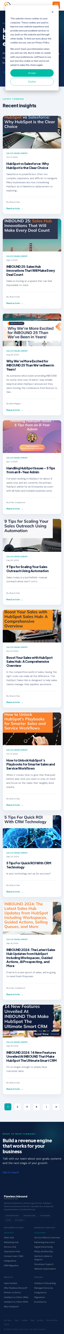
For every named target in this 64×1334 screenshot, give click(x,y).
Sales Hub (9, 1237)
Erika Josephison (17, 502)
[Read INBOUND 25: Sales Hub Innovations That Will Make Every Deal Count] (32, 235)
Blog (32, 1320)
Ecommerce (40, 1301)
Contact (40, 1320)
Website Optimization (45, 1268)
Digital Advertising (43, 1246)
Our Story (8, 1320)
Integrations (10, 1260)
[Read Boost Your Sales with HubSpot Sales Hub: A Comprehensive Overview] (32, 626)
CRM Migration (11, 1265)
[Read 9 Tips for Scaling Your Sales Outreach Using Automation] (32, 535)
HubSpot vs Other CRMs (16, 1297)
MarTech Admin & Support (43, 1258)
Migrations (39, 1297)
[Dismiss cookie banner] (52, 12)
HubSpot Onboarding (45, 1283)
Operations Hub (12, 1251)
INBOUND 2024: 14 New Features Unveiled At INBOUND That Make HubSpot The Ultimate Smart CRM (31, 1056)
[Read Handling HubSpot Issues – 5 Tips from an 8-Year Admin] (32, 436)
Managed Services (43, 1288)
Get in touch (11, 1172)
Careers (25, 1320)
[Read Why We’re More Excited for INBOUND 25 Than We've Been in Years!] (32, 329)
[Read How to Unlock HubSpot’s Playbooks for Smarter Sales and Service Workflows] (32, 728)
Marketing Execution (44, 1242)
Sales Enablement (17, 153)
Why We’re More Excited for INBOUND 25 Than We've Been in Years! (30, 365)
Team (16, 1320)
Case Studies (10, 1283)
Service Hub (10, 1246)
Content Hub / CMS (13, 1256)
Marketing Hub (11, 1242)
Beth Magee (15, 403)
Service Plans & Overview (47, 1237)
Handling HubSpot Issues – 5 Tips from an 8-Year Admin (30, 470)
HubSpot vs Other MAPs (16, 1301)
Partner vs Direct (12, 1292)
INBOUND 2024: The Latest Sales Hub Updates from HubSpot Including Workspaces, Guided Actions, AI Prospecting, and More (30, 958)
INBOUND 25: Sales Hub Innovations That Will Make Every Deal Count (30, 270)
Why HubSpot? (11, 1306)
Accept (32, 72)
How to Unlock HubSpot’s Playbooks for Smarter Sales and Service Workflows (30, 764)
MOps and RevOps (43, 1251)
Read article (14, 208)
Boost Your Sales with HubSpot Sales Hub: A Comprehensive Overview (29, 661)
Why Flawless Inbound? (15, 1288)
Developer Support (43, 1264)
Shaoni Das (14, 202)
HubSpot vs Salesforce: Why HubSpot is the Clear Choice (27, 166)
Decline (32, 81)
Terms (6, 1324)
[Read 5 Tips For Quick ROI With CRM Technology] (32, 831)
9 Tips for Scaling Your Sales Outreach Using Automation (27, 569)
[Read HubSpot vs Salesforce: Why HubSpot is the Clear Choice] (32, 132)
